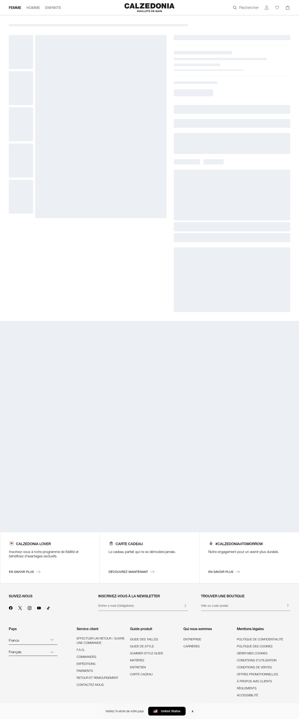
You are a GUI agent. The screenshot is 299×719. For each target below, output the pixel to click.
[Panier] (287, 7)
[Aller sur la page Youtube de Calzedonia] (39, 607)
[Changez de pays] (52, 639)
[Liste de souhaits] (277, 7)
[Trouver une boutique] (287, 605)
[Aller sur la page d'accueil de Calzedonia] (149, 8)
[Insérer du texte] (185, 605)
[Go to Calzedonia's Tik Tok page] (48, 607)
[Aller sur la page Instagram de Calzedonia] (30, 607)
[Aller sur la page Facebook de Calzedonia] (11, 607)
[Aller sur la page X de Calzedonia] (20, 607)
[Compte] (266, 7)
